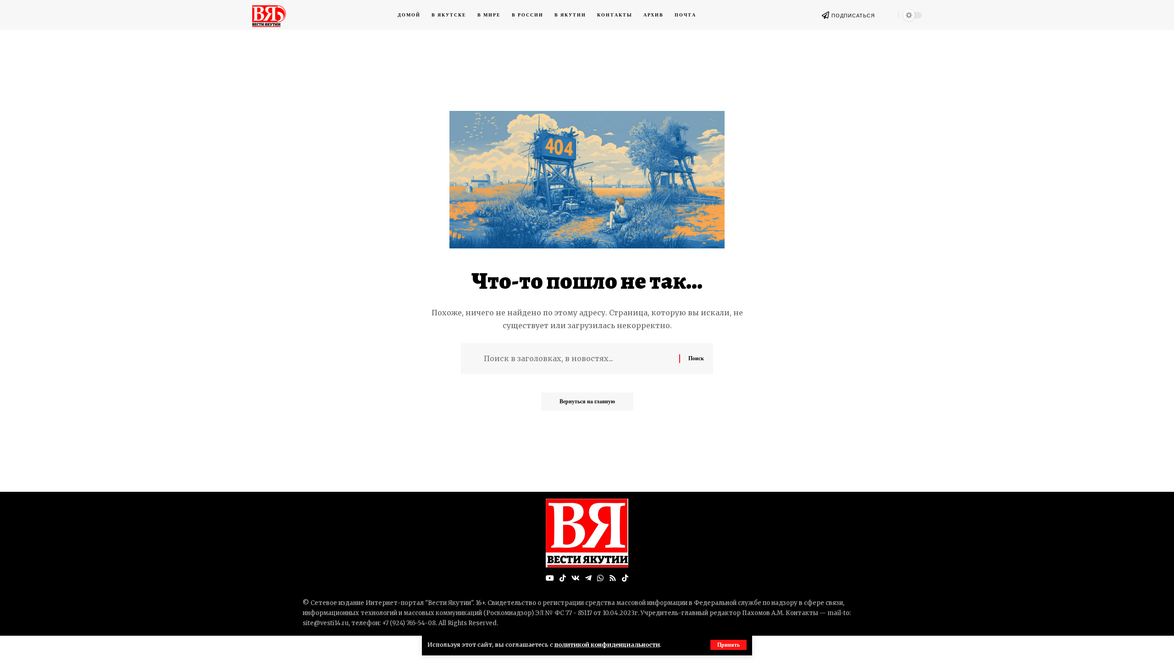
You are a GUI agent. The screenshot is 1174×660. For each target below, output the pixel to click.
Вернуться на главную (587, 401)
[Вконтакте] (575, 578)
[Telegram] (588, 578)
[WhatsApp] (600, 578)
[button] (728, 645)
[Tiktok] (625, 578)
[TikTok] (562, 578)
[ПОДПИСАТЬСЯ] (825, 15)
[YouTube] (549, 578)
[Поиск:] (578, 358)
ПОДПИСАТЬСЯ (853, 15)
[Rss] (613, 578)
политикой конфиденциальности (607, 644)
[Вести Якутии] (587, 533)
